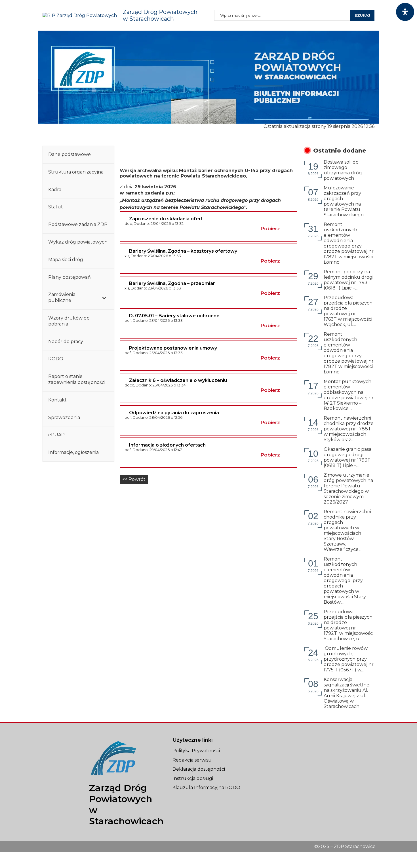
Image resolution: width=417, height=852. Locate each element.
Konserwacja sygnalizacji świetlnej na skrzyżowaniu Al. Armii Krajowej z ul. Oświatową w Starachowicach (347, 693)
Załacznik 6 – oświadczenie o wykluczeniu (178, 380)
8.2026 (313, 168)
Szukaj (362, 15)
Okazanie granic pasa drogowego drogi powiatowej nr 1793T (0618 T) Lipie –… (347, 457)
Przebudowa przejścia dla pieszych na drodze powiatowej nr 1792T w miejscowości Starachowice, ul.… (349, 625)
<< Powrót (134, 479)
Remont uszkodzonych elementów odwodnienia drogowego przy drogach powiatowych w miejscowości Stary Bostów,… (345, 580)
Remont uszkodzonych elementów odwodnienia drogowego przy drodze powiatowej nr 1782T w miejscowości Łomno (349, 243)
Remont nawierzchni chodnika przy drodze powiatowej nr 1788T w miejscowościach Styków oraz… (349, 428)
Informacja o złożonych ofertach (167, 445)
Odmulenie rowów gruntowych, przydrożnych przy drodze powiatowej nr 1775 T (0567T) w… (349, 659)
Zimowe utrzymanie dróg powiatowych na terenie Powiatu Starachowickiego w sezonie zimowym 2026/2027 (348, 488)
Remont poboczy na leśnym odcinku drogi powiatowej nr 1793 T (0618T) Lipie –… (348, 280)
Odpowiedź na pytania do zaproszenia (174, 412)
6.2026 (313, 618)
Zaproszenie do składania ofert (166, 218)
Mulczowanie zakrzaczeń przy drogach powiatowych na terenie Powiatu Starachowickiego (344, 201)
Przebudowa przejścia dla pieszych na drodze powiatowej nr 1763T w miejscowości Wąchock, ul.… (348, 311)
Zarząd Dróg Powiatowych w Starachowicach (160, 15)
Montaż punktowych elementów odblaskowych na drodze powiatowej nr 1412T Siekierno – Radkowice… (349, 395)
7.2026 (313, 231)
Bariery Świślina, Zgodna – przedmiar (172, 283)
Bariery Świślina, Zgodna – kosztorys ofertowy (183, 251)
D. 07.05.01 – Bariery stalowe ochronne (174, 315)
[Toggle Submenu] (104, 297)
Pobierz (270, 228)
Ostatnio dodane (339, 150)
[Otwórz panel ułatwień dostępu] (405, 12)
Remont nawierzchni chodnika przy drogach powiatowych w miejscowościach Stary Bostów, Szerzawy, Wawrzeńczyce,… (347, 530)
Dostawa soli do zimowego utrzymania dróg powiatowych (343, 170)
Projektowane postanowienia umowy (173, 348)
